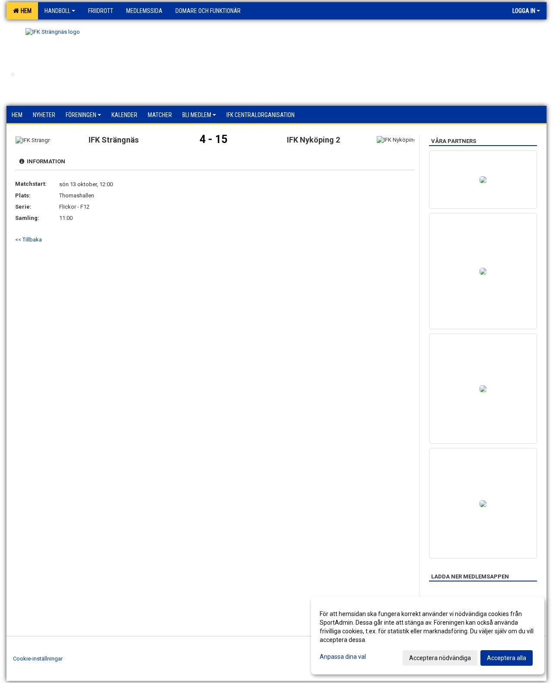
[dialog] (427, 635)
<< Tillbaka (28, 239)
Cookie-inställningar (38, 658)
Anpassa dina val (343, 656)
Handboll (57, 10)
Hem (25, 10)
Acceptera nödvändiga (440, 657)
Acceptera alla (506, 657)
